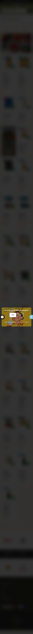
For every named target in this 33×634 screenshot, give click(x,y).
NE (20, 315)
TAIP (13, 315)
